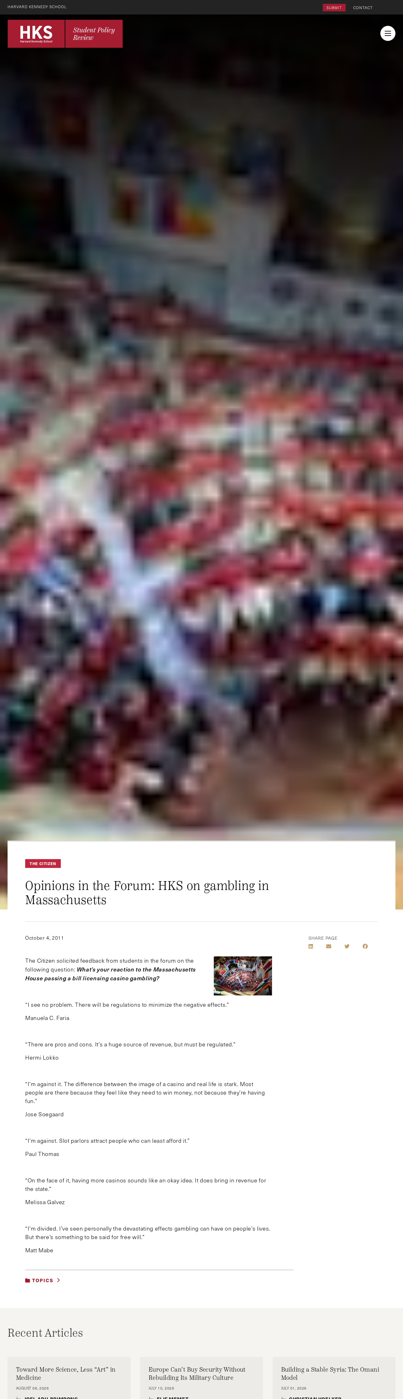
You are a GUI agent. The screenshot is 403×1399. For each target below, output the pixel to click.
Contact (363, 7)
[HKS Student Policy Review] (65, 34)
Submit (334, 7)
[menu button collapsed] (387, 33)
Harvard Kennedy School (37, 6)
